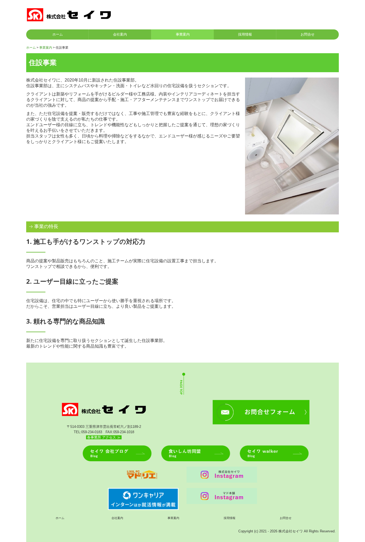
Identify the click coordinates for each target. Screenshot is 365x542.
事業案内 (183, 34)
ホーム (57, 34)
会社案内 (120, 34)
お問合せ (307, 34)
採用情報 (245, 34)
